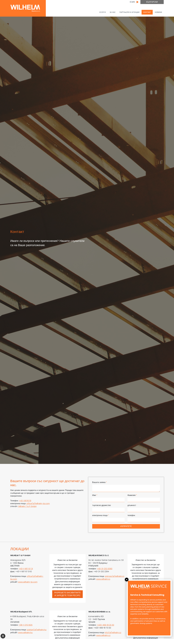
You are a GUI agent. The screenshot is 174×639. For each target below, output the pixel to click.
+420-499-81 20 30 (105, 625)
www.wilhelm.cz (103, 635)
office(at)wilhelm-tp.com (38, 503)
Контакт (147, 12)
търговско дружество (101, 505)
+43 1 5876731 (25, 500)
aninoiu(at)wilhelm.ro (114, 576)
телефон (131, 515)
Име (94, 495)
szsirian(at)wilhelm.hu (36, 629)
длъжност (131, 505)
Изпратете (126, 526)
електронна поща (100, 515)
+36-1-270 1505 (25, 625)
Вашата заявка (99, 482)
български (152, 2)
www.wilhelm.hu (25, 632)
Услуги (102, 12)
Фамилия (132, 495)
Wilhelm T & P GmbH (27, 506)
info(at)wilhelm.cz (113, 632)
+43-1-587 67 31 (26, 568)
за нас (113, 12)
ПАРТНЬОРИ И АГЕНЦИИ (129, 12)
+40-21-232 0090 (104, 568)
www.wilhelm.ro (103, 579)
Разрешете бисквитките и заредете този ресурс (67, 594)
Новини (158, 12)
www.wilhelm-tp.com (27, 582)
